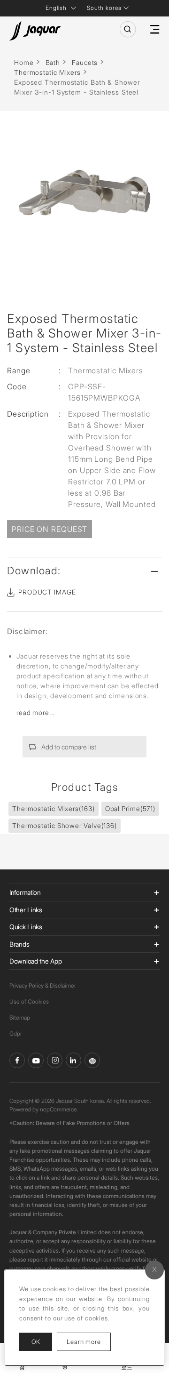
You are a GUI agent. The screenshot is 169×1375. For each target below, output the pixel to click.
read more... (35, 712)
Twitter (54, 1060)
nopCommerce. (59, 1109)
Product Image (47, 592)
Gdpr (15, 1033)
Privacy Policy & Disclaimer (42, 985)
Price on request (49, 529)
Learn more (89, 1341)
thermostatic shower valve (64, 825)
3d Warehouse (92, 1060)
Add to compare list (68, 747)
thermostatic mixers (53, 808)
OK (35, 1341)
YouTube (36, 1060)
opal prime (130, 808)
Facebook (17, 1060)
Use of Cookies (29, 1001)
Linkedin (73, 1060)
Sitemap (19, 1017)
